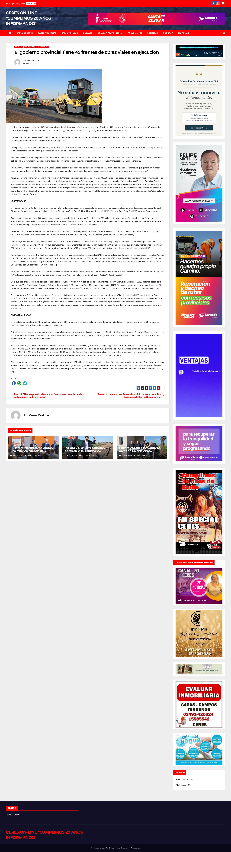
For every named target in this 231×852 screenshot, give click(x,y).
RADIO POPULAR (70, 33)
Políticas (152, 33)
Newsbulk (124, 848)
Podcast (168, 33)
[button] (224, 33)
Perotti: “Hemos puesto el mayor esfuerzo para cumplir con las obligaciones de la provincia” (49, 395)
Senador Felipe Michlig (110, 33)
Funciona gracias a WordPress (102, 848)
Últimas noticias (42, 47)
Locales (87, 33)
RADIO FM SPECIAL (47, 33)
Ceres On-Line (33, 60)
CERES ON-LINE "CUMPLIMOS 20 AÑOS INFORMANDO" (28, 18)
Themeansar (135, 848)
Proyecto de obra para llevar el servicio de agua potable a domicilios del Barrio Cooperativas (129, 395)
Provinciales (135, 33)
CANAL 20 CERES (24, 33)
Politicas (18, 47)
